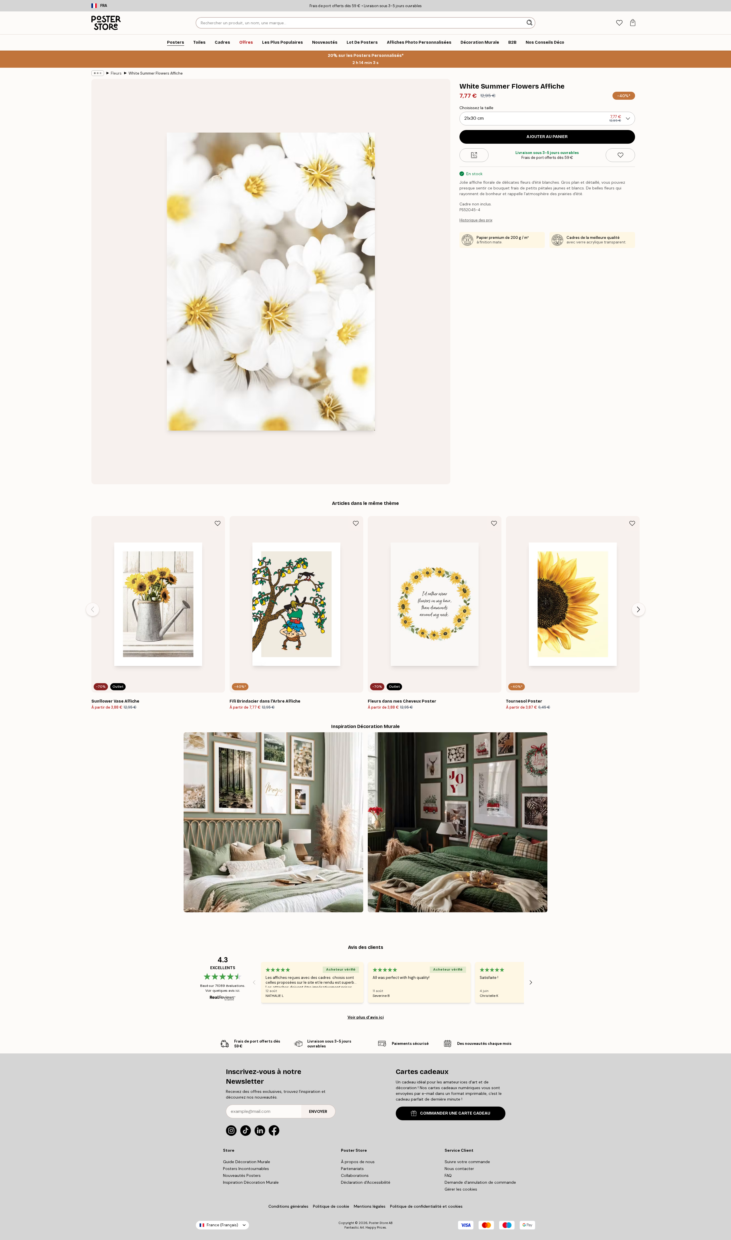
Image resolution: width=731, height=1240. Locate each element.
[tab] (619, 23)
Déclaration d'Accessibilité (365, 1182)
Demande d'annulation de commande (480, 1182)
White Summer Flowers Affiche (155, 73)
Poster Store (378, 1223)
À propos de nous (358, 1161)
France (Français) (222, 1225)
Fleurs (116, 73)
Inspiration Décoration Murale (251, 1182)
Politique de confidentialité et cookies (426, 1206)
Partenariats (352, 1168)
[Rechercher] (530, 23)
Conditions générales (288, 1206)
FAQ (448, 1175)
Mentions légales (369, 1206)
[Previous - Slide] (92, 609)
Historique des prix (475, 220)
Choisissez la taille (476, 107)
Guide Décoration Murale (246, 1161)
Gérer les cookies (461, 1189)
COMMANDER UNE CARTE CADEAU (455, 1113)
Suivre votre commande (467, 1161)
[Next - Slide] (638, 609)
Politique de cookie (331, 1206)
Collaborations (355, 1175)
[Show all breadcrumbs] (97, 73)
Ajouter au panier (547, 136)
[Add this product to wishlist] (620, 155)
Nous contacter (459, 1168)
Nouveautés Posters (242, 1175)
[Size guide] (474, 155)
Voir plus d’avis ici (366, 1017)
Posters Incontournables (246, 1168)
